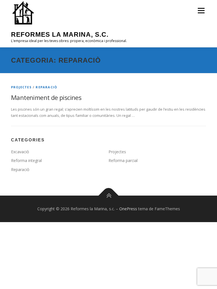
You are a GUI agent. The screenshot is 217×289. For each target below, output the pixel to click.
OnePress (128, 208)
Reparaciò (46, 87)
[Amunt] (109, 196)
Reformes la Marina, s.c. (59, 34)
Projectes (21, 87)
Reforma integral (26, 160)
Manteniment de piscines (46, 97)
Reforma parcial (123, 160)
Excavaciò (20, 151)
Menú (201, 10)
